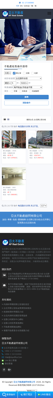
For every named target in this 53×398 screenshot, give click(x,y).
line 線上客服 (10, 360)
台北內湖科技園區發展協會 (15, 315)
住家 (36, 73)
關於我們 (26, 42)
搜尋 (26, 97)
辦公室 (18, 73)
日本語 (27, 6)
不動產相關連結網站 (12, 327)
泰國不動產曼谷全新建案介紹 (16, 330)
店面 (27, 73)
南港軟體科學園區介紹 (13, 311)
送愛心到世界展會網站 (13, 323)
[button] (49, 13)
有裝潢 (24, 91)
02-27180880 (28, 3)
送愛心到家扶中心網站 (13, 319)
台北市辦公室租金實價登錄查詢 (17, 308)
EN (21, 6)
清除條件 (26, 102)
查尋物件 (10, 394)
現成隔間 (35, 91)
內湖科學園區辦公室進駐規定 (16, 304)
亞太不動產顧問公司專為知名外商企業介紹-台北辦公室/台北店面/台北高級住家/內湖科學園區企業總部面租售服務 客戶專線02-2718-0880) (29, 276)
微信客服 (8, 363)
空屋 (15, 91)
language (22, 391)
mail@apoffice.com (13, 357)
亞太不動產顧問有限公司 (24, 382)
